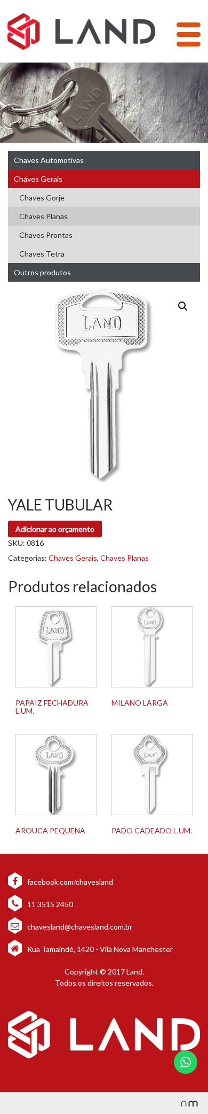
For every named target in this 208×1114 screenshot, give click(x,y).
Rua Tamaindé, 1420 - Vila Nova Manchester (100, 949)
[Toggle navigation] (189, 34)
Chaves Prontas (46, 234)
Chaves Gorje (42, 197)
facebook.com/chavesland (69, 881)
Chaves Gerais (38, 178)
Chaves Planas (43, 216)
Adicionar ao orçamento (54, 528)
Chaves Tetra (42, 253)
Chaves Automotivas (49, 160)
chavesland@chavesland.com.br (79, 926)
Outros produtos (42, 272)
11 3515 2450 (49, 904)
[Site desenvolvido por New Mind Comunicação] (184, 1103)
